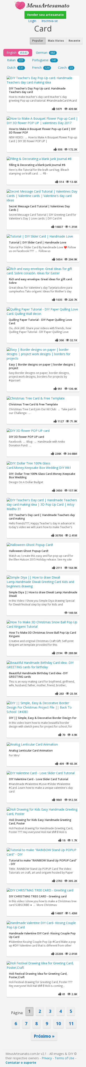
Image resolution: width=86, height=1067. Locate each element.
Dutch (15, 67)
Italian (15, 60)
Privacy (47, 1058)
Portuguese (44, 60)
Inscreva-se (49, 21)
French (40, 67)
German (45, 52)
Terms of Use (64, 1058)
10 (58, 1023)
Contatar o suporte (21, 1062)
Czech (65, 67)
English (17, 52)
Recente (74, 41)
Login (32, 21)
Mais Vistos (56, 41)
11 (71, 1023)
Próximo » (44, 1036)
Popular (37, 41)
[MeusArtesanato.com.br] (43, 5)
